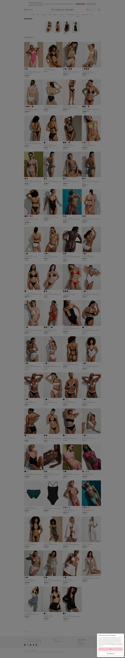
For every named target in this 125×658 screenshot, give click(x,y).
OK (110, 649)
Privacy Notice (112, 644)
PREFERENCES (110, 653)
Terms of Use (119, 644)
